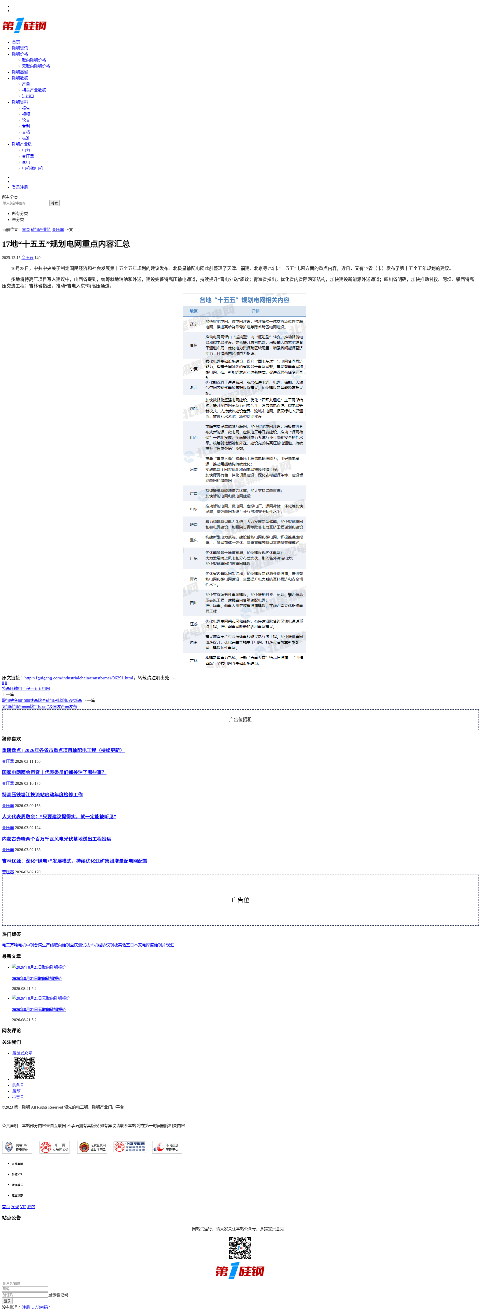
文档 (26, 132)
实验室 (124, 945)
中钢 (30, 945)
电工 (6, 945)
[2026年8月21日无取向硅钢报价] (41, 998)
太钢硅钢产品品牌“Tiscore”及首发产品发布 (39, 706)
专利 (26, 126)
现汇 (170, 945)
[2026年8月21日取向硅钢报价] (39, 967)
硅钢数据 (20, 78)
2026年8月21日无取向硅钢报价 (39, 1009)
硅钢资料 (20, 102)
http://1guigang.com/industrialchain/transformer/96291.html (78, 677)
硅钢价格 (20, 54)
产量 (26, 84)
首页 (16, 42)
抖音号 (18, 1097)
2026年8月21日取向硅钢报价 (37, 978)
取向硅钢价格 (34, 60)
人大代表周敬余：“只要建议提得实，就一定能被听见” (59, 816)
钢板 (114, 945)
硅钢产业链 (22, 144)
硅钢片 (160, 945)
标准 (26, 138)
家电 (26, 162)
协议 (106, 945)
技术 (90, 945)
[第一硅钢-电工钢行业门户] (24, 32)
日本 (134, 945)
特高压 (8, 688)
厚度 (150, 945)
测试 (82, 945)
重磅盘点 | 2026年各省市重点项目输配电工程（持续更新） (63, 750)
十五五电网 (40, 688)
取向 (58, 945)
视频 (26, 114)
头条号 (18, 1085)
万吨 (14, 945)
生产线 (48, 945)
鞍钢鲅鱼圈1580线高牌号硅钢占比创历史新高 (42, 700)
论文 (26, 120)
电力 (26, 150)
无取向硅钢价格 (36, 66)
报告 (26, 108)
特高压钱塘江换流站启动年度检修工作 (42, 794)
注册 (26, 1307)
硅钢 (66, 945)
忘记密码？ (42, 1307)
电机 (22, 945)
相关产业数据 (34, 90)
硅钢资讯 (20, 48)
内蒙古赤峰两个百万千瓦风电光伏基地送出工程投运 (56, 839)
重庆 (74, 945)
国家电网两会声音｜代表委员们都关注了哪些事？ (54, 772)
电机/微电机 (32, 168)
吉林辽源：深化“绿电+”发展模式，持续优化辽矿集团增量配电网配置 (75, 861)
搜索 (54, 203)
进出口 (28, 96)
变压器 (28, 156)
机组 (98, 945)
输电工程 (22, 688)
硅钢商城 (20, 72)
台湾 (38, 945)
